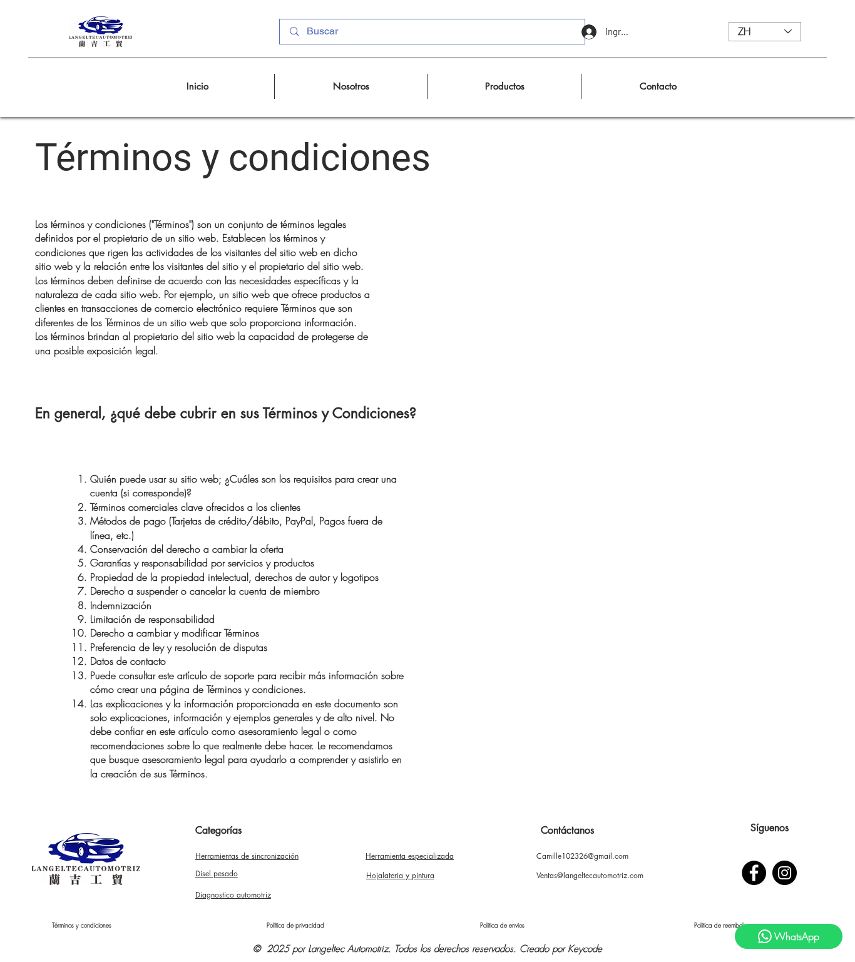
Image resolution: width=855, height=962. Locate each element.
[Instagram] (784, 873)
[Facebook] (754, 873)
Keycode (585, 949)
